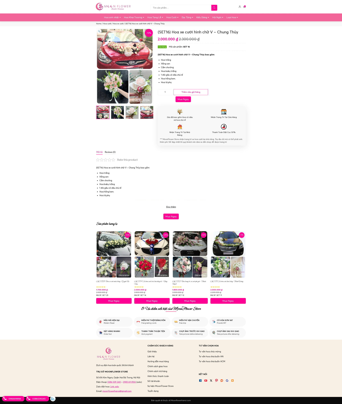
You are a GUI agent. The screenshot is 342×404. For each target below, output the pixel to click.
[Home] (113, 6)
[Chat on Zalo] (53, 398)
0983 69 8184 (129, 382)
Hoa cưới (107, 24)
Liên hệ (150, 356)
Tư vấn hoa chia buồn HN (211, 356)
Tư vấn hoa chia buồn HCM (212, 361)
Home (98, 24)
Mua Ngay (183, 99)
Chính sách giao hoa (157, 366)
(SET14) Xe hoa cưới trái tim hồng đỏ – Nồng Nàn (150, 282)
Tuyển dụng (152, 391)
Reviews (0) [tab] (110, 152)
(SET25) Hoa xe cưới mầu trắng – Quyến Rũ (112, 281)
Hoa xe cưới (118, 24)
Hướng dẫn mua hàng (158, 361)
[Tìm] (214, 8)
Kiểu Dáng (201, 17)
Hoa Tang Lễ (154, 17)
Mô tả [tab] (99, 152)
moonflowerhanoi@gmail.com (116, 391)
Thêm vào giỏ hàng (190, 92)
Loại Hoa (231, 17)
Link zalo (114, 386)
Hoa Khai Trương (133, 17)
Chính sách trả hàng (157, 371)
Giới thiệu (152, 351)
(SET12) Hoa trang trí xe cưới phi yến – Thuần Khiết (189, 282)
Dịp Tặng (186, 17)
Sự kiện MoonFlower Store (160, 386)
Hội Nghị (216, 17)
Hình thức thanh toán (158, 376)
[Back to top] (337, 399)
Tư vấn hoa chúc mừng (210, 351)
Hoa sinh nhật (111, 17)
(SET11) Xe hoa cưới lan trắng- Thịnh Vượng (226, 281)
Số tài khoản (153, 381)
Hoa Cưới (171, 17)
